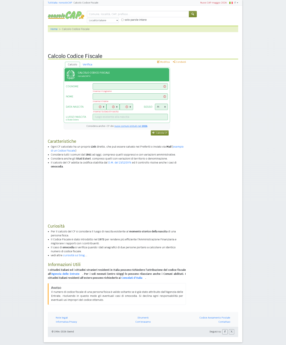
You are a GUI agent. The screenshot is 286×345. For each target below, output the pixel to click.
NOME (69, 96)
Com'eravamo (143, 321)
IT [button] (235, 2)
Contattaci (224, 321)
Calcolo (72, 64)
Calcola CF (161, 132)
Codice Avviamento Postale (214, 317)
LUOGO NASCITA (76, 118)
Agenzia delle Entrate (65, 274)
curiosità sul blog (74, 255)
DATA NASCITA (75, 106)
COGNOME (72, 86)
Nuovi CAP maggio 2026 (213, 2)
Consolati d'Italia (131, 278)
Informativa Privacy (66, 321)
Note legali (62, 317)
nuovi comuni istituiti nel (130, 126)
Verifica (87, 64)
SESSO (148, 106)
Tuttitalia (52, 2)
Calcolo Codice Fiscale (85, 2)
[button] (225, 331)
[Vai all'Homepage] (67, 15)
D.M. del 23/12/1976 (119, 162)
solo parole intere (136, 20)
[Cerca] (193, 14)
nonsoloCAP (65, 2)
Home (54, 29)
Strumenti (143, 317)
